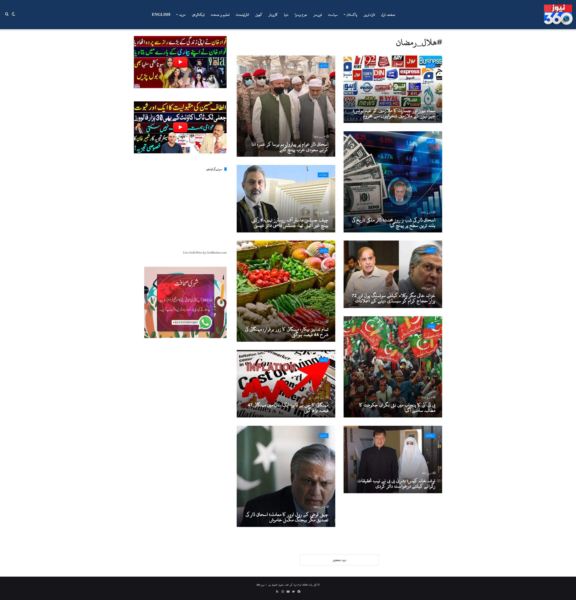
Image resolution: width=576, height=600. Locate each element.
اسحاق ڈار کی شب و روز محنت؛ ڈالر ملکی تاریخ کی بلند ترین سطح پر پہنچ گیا (393, 222)
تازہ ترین (369, 14)
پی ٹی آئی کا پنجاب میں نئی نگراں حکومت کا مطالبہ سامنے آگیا (397, 407)
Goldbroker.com (217, 252)
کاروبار (273, 14)
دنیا (286, 14)
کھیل (258, 14)
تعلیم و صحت (220, 14)
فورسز (318, 14)
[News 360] (558, 14)
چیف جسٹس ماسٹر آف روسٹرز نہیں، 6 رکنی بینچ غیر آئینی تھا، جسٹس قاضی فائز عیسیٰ (290, 222)
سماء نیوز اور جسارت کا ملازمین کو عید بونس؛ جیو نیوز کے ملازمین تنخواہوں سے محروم (394, 113)
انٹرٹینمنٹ (242, 14)
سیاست (333, 14)
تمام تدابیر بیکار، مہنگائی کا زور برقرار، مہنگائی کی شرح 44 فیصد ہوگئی (286, 332)
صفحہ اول (388, 14)
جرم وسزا (301, 14)
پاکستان (351, 14)
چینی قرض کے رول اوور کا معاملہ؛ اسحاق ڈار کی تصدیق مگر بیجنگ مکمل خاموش (287, 517)
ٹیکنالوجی (198, 14)
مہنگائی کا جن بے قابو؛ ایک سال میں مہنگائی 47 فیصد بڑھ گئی (288, 407)
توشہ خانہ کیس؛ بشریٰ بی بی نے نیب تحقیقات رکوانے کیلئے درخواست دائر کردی (396, 483)
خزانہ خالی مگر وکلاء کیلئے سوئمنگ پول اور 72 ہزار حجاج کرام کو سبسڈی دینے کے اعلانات (393, 298)
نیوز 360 (260, 584)
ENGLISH (161, 14)
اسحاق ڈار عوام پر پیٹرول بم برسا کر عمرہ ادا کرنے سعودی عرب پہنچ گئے (290, 147)
